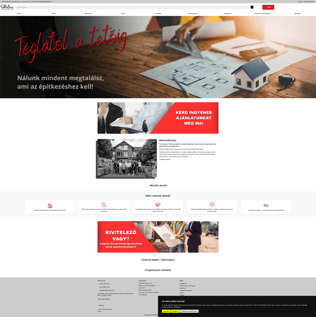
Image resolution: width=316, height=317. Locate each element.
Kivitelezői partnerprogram (262, 13)
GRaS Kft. (156, 315)
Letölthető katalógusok (186, 290)
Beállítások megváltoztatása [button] (189, 311)
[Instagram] (259, 7)
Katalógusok (227, 13)
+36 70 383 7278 (25, 1)
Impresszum (142, 288)
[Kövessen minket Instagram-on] (103, 301)
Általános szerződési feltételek (147, 285)
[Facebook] (255, 7)
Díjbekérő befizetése (309, 1)
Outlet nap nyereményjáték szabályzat (149, 292)
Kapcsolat (297, 13)
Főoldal (19, 13)
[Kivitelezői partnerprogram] (158, 237)
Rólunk (54, 13)
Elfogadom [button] (166, 311)
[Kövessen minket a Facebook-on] (98, 301)
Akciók (123, 13)
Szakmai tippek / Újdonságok (187, 286)
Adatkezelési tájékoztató (145, 283)
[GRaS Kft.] (127, 158)
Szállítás (182, 295)
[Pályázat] (117, 305)
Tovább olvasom (164, 159)
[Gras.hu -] (7, 7)
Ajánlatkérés (183, 283)
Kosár (269, 7)
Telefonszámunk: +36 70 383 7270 (10, 1)
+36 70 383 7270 (104, 284)
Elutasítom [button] (175, 311)
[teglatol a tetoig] (158, 57)
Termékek (158, 13)
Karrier (300, 1)
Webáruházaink (193, 13)
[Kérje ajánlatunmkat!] (158, 118)
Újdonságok (88, 13)
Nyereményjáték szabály (145, 290)
